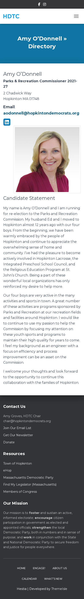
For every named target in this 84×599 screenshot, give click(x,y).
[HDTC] (13, 16)
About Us (60, 568)
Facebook (39, 5)
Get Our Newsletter (18, 435)
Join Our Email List (17, 428)
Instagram (44, 5)
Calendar (29, 578)
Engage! (39, 568)
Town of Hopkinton (17, 463)
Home (21, 568)
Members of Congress (20, 492)
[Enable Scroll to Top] (75, 590)
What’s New (53, 578)
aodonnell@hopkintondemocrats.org (41, 113)
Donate (9, 442)
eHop (7, 470)
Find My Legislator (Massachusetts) (29, 484)
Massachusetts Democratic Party (28, 478)
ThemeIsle (59, 589)
